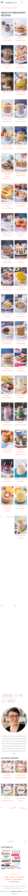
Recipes (8, 7)
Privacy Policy (20, 877)
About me (12, 877)
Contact (6, 877)
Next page (11, 700)
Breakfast (15, 7)
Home (3, 7)
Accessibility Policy (14, 881)
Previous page (7, 695)
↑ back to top (14, 873)
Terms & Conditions (17, 879)
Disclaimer (8, 879)
